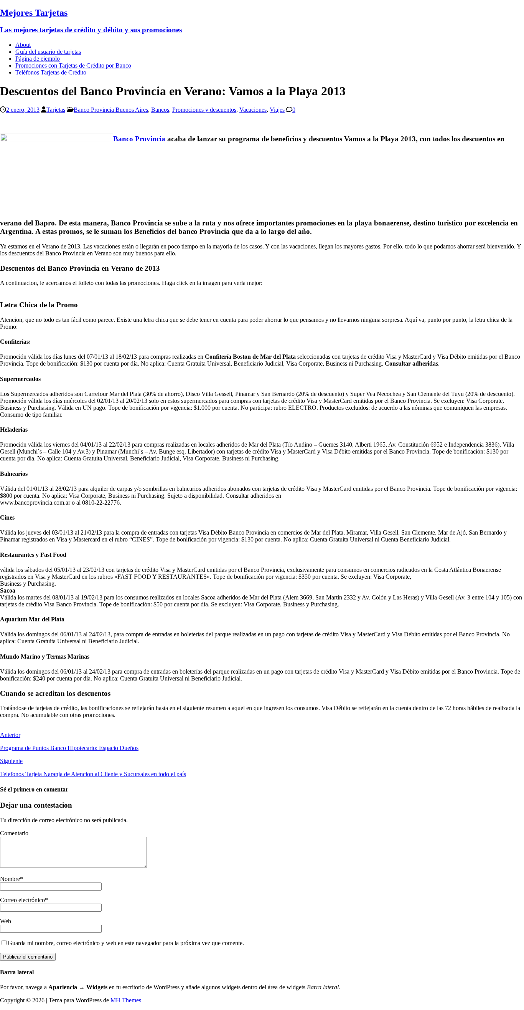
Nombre (10, 879)
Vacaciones (253, 109)
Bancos (160, 109)
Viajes (277, 109)
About (23, 44)
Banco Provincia (139, 139)
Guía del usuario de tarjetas (48, 51)
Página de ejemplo (37, 58)
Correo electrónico (22, 900)
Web (5, 921)
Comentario (14, 833)
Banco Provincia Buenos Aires (111, 109)
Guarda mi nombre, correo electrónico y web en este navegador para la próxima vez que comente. (126, 943)
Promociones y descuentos (204, 109)
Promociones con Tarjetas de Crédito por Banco (73, 65)
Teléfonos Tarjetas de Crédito (50, 72)
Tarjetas (55, 109)
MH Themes (125, 1000)
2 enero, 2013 (23, 109)
